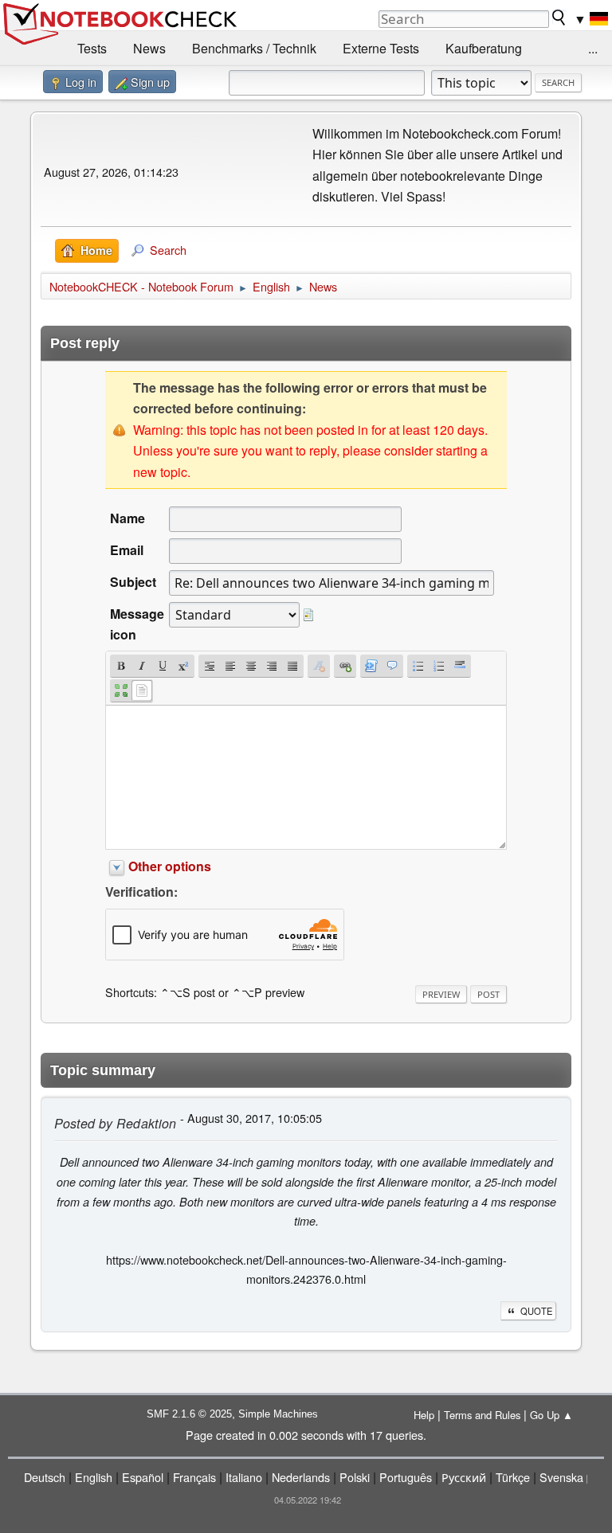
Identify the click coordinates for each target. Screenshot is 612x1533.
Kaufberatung (483, 48)
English (93, 1476)
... (593, 48)
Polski (354, 1476)
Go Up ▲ (551, 1414)
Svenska (561, 1476)
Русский (463, 1476)
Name (127, 518)
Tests (92, 48)
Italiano (244, 1476)
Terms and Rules (482, 1414)
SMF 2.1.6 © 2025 (189, 1414)
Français (194, 1476)
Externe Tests (381, 48)
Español (142, 1476)
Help (424, 1414)
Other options (169, 866)
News (149, 48)
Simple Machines (278, 1414)
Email (126, 550)
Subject (133, 582)
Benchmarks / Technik (254, 48)
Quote (536, 1310)
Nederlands (301, 1476)
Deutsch (44, 1476)
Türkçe (513, 1476)
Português (405, 1476)
